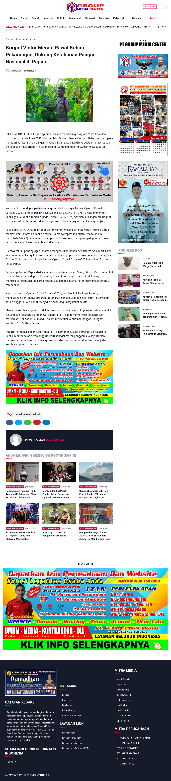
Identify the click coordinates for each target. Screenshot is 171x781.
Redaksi (65, 694)
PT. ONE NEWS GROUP (127, 748)
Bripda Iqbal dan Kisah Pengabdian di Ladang (54, 534)
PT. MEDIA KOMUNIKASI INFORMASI (133, 737)
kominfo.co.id (123, 679)
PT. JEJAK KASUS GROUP (128, 743)
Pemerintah (74, 18)
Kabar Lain (119, 18)
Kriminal (90, 18)
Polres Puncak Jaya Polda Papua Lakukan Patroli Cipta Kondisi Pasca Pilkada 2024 (154, 332)
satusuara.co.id (124, 700)
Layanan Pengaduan (71, 737)
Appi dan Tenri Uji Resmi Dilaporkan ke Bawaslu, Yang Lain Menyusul (153, 281)
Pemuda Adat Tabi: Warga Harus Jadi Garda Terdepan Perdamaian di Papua (154, 265)
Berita (24, 18)
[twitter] (9, 6)
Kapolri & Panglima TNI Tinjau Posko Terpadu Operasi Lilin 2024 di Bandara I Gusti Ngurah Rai (155, 298)
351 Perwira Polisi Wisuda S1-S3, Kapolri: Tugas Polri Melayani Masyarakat (21, 535)
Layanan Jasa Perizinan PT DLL (76, 748)
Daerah (35, 18)
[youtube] (24, 6)
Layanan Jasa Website (72, 743)
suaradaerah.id (124, 715)
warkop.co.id (123, 689)
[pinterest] (17, 6)
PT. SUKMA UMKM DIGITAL (129, 758)
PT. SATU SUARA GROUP (128, 753)
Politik (60, 18)
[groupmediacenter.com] (85, 12)
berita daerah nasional (26, 39)
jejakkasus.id (123, 710)
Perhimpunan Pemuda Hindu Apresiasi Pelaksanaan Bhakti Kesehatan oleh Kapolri (21, 494)
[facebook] (5, 6)
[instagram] (21, 6)
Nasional (48, 18)
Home (13, 18)
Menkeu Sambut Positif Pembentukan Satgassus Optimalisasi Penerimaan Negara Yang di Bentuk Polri (57, 494)
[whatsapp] (13, 6)
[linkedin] (46, 422)
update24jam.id (124, 720)
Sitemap (150, 7)
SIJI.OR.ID (12, 762)
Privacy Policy (68, 710)
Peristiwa (104, 18)
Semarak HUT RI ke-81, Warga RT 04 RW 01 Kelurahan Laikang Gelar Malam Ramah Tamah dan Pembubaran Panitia (71, 27)
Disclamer (67, 705)
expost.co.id (123, 684)
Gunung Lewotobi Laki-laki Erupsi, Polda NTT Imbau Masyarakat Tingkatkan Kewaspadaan (93, 494)
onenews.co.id (124, 694)
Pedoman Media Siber (72, 715)
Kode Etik (66, 700)
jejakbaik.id (122, 705)
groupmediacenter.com (38, 775)
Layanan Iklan (68, 732)
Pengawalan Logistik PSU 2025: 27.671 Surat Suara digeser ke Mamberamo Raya (94, 535)
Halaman (137, 18)
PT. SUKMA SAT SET (126, 763)
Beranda (10, 39)
